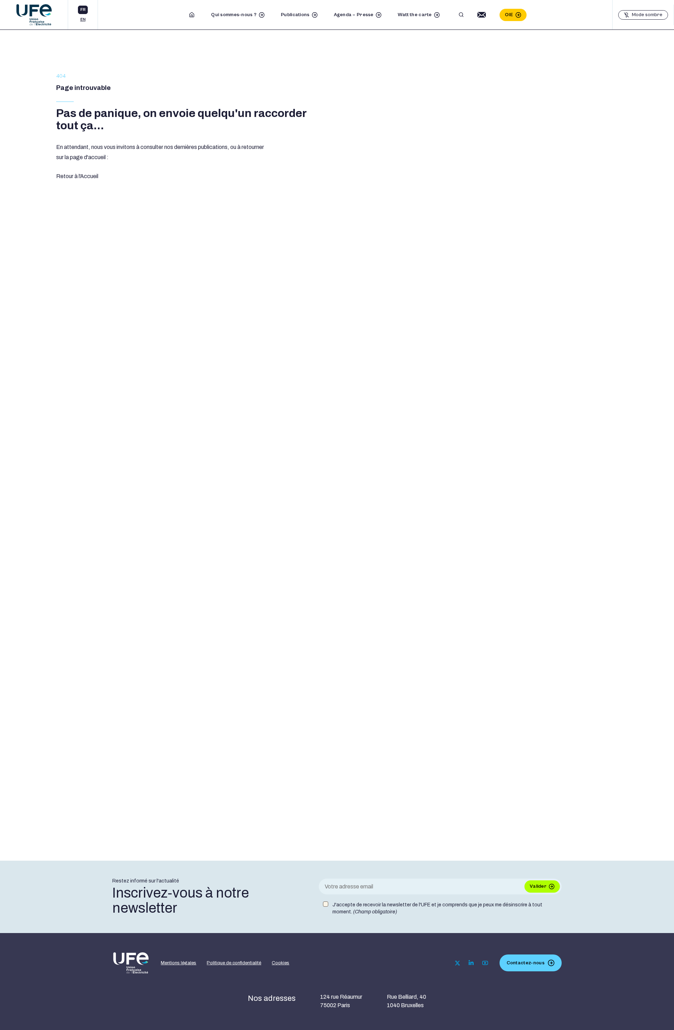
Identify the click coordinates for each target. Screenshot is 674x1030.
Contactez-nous (525, 963)
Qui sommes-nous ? (234, 15)
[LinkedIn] (471, 963)
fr (83, 9)
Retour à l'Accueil (77, 176)
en (83, 19)
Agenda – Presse (354, 15)
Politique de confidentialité (234, 962)
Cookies (280, 962)
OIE (509, 15)
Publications (295, 15)
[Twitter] (457, 963)
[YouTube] (485, 963)
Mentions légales (178, 962)
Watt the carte (415, 15)
